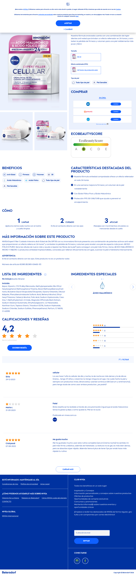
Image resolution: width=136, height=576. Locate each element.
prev (72, 287)
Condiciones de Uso (10, 484)
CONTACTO (6, 501)
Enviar (86, 541)
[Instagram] (77, 561)
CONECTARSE (80, 553)
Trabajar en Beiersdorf (30, 498)
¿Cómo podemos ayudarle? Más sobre (24, 494)
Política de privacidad (29, 484)
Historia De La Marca (10, 498)
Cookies (118, 9)
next (133, 287)
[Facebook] (85, 561)
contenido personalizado (45, 14)
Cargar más (68, 469)
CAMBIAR (68, 29)
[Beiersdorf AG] (9, 572)
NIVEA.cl (25, 9)
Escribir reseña (19, 348)
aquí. (77, 16)
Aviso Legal (45, 484)
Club (79, 480)
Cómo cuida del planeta (54, 498)
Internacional (10, 516)
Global (9, 512)
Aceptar (68, 23)
